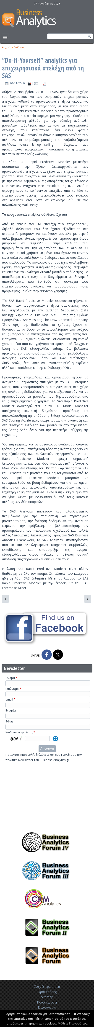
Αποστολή (47, 748)
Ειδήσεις (19, 47)
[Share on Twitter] (58, 654)
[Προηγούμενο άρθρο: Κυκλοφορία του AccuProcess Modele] (5, 599)
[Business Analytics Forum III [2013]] (47, 883)
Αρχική (6, 47)
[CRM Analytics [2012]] (47, 911)
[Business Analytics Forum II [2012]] (47, 939)
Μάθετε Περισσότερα (73, 1023)
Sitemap (47, 997)
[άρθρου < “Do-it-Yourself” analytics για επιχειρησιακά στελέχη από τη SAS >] (30, 83)
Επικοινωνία (47, 1007)
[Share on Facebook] (47, 654)
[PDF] (44, 83)
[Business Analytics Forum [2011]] (47, 968)
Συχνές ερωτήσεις (47, 986)
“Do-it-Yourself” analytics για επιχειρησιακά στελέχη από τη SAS (43, 68)
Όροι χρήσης (47, 992)
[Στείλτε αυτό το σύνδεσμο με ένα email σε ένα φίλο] (36, 83)
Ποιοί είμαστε (47, 1002)
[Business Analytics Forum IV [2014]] (47, 854)
